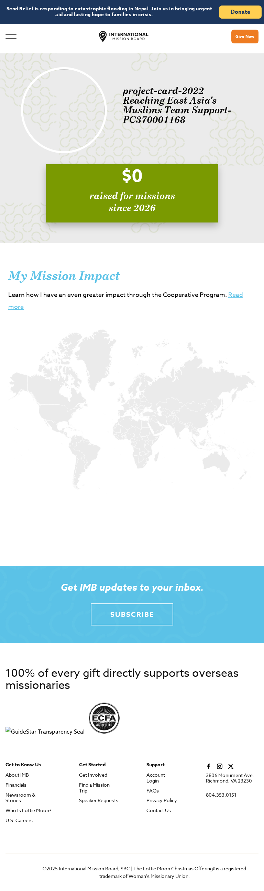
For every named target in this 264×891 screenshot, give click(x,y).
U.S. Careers (19, 820)
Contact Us (158, 811)
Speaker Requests (98, 801)
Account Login (155, 778)
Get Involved (93, 775)
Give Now (244, 36)
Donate (240, 12)
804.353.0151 (221, 795)
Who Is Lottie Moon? (29, 811)
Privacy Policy (161, 801)
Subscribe (132, 614)
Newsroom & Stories (20, 798)
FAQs (152, 791)
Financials (16, 785)
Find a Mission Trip (94, 788)
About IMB (17, 775)
